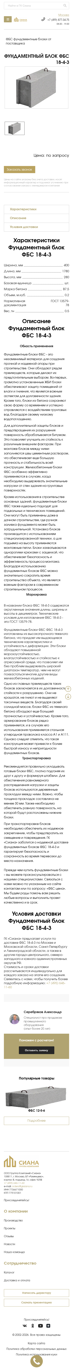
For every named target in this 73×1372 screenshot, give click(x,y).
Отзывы (9, 1236)
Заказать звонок (19, 169)
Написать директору (36, 1293)
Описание (18, 218)
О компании (16, 1211)
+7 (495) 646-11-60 (14, 1183)
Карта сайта (36, 1343)
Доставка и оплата (17, 1280)
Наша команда (14, 1252)
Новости (9, 1244)
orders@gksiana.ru (22, 1186)
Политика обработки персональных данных (36, 1349)
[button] (63, 15)
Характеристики (23, 209)
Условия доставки (24, 227)
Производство (13, 1220)
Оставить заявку (36, 1050)
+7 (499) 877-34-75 (58, 20)
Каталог (9, 1272)
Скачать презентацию (36, 1302)
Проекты (9, 1228)
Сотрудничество (20, 1263)
